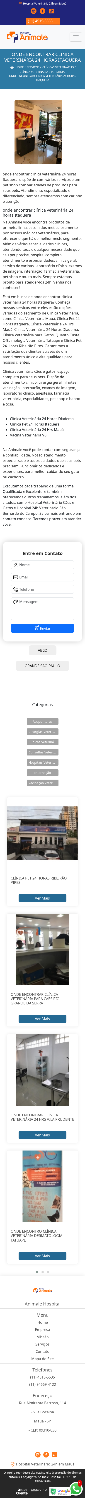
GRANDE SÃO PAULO (42, 665)
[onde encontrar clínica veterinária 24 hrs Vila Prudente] (42, 1070)
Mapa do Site (42, 1358)
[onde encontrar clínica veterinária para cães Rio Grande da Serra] (42, 949)
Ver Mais (42, 898)
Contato (42, 1351)
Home (42, 1322)
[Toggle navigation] (76, 37)
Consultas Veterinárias (43, 752)
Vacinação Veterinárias (43, 783)
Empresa (42, 1329)
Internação (42, 773)
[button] (37, 1272)
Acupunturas (42, 721)
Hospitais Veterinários (43, 762)
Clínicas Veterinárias (43, 742)
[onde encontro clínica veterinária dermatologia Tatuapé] (42, 1186)
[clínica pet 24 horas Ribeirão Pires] (42, 833)
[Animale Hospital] (27, 37)
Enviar (45, 628)
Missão (42, 1336)
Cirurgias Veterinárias (43, 732)
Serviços (42, 1344)
